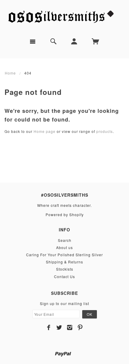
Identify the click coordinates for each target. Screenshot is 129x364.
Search (64, 240)
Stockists (64, 269)
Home (10, 72)
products (104, 131)
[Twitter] (59, 327)
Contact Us (64, 276)
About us (64, 247)
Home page (45, 131)
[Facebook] (49, 327)
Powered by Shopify (65, 214)
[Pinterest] (80, 327)
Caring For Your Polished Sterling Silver (64, 254)
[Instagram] (70, 327)
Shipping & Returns (64, 261)
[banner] (64, 16)
